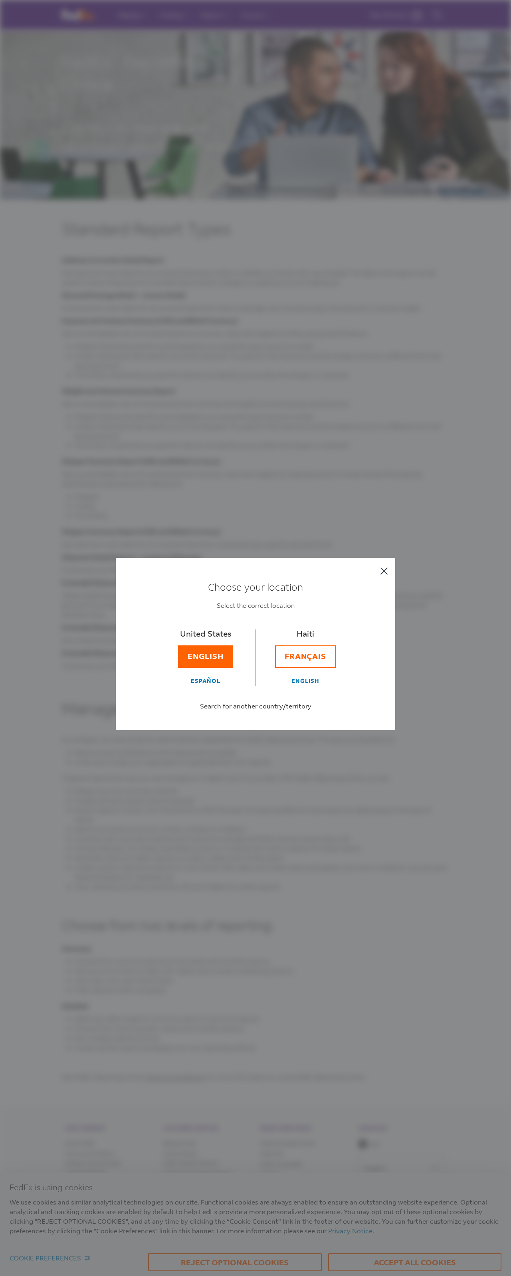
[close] (384, 571)
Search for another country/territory (255, 706)
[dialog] (255, 638)
